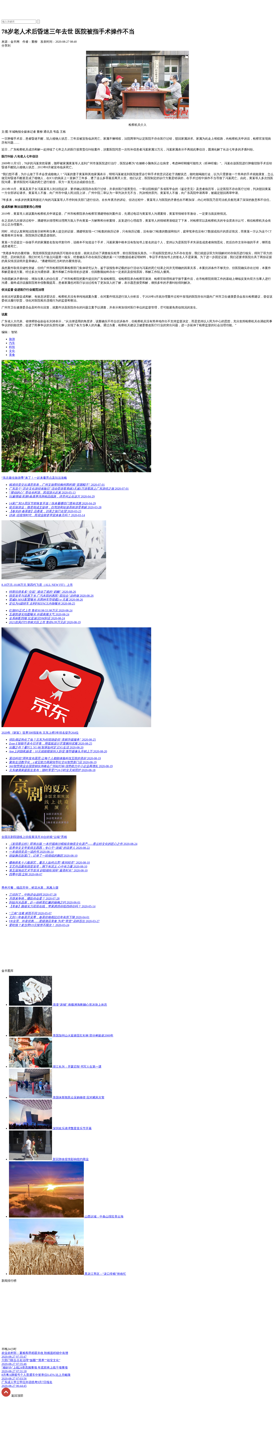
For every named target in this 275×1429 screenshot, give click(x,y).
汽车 (12, 343)
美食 (12, 354)
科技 (12, 347)
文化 (12, 350)
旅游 (12, 339)
